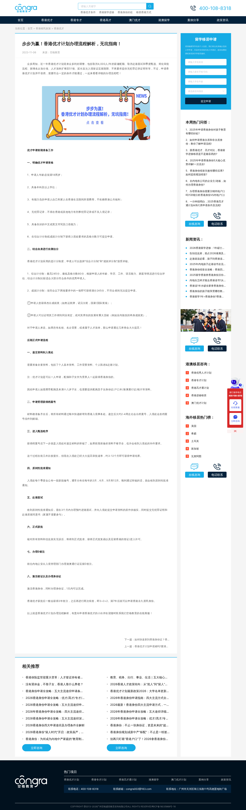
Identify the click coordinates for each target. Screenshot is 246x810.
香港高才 (105, 20)
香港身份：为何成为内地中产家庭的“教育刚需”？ (53, 739)
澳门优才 (134, 20)
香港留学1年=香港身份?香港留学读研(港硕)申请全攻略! (207, 296)
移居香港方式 (143, 12)
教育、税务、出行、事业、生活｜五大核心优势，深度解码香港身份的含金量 (139, 678)
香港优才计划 (71, 779)
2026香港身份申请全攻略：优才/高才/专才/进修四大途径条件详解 (55, 698)
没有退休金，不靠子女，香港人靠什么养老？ (54, 684)
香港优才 (47, 20)
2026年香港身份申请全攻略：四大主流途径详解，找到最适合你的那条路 (55, 712)
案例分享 (193, 20)
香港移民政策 (43, 28)
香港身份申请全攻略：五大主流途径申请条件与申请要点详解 (54, 691)
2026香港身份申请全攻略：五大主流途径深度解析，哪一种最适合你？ (55, 719)
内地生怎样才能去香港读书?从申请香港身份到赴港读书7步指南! (207, 280)
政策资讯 (222, 20)
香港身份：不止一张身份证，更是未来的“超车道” (139, 726)
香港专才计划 (198, 380)
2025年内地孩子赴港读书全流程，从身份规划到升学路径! (206, 264)
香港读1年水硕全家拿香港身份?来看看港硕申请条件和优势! (207, 286)
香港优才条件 (88, 12)
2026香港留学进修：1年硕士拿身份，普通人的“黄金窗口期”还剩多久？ (207, 248)
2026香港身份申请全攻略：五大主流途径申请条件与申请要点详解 (55, 705)
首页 (20, 20)
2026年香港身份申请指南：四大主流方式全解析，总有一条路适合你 (139, 698)
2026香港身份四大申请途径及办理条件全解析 (55, 725)
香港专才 (76, 20)
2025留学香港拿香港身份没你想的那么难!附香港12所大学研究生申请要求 (208, 275)
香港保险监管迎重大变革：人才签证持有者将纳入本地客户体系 (54, 678)
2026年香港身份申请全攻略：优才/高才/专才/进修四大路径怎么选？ (140, 719)
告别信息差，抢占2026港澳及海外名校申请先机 (208, 253)
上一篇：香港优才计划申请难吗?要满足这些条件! (146, 646)
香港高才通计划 (200, 387)
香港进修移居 (198, 395)
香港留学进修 (106, 12)
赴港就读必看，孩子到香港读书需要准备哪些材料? (207, 259)
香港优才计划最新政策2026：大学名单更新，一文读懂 (139, 691)
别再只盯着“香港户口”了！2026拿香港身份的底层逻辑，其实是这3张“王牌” (139, 739)
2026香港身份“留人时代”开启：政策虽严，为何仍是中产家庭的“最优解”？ (55, 732)
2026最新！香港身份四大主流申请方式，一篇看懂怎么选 (139, 705)
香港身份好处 (125, 12)
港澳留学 (164, 20)
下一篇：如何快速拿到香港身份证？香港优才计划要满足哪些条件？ (147, 639)
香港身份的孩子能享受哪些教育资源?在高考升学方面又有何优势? (207, 291)
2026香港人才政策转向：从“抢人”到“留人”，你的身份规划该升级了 (139, 685)
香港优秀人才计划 (201, 372)
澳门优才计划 (198, 402)
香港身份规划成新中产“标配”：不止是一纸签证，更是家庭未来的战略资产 (138, 732)
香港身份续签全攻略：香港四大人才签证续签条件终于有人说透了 (207, 269)
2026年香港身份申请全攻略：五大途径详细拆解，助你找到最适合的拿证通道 (139, 712)
